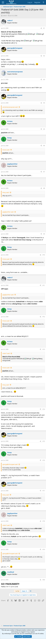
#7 (44, 172)
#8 (44, 188)
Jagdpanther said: (8, 212)
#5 (44, 129)
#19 (44, 549)
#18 (44, 521)
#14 (44, 409)
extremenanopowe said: (10, 107)
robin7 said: (6, 353)
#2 (44, 56)
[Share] (41, 28)
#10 (44, 255)
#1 (44, 28)
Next (24, 591)
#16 (44, 460)
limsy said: (5, 192)
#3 (44, 79)
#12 (44, 317)
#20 (44, 580)
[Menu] (2, 2)
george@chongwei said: (10, 464)
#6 (44, 146)
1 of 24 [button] (17, 591)
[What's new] (43, 2)
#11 (44, 285)
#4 (44, 103)
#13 (44, 349)
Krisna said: (6, 150)
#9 (44, 234)
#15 (44, 441)
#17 (44, 491)
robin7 (5, 16)
